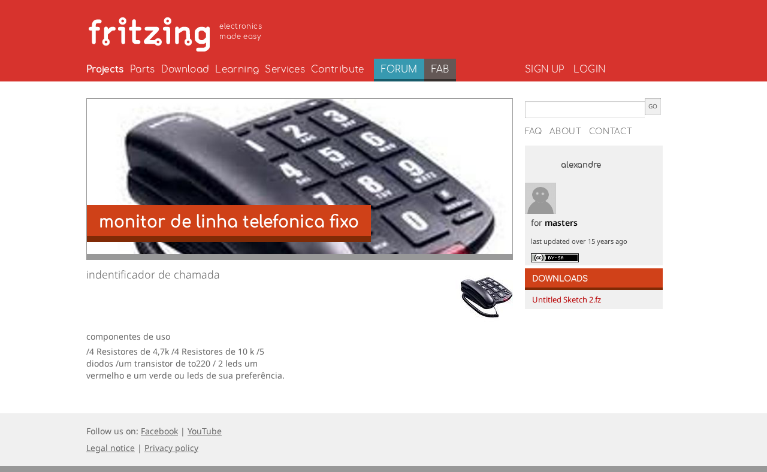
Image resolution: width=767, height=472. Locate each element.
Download (185, 69)
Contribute (337, 69)
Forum (399, 69)
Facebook (159, 431)
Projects (105, 69)
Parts (142, 69)
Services (285, 69)
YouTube (205, 431)
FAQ (533, 132)
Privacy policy (171, 447)
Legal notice (110, 447)
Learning (237, 69)
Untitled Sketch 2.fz (566, 299)
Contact (611, 132)
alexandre (581, 165)
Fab (440, 69)
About (565, 132)
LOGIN (589, 69)
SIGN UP (544, 69)
